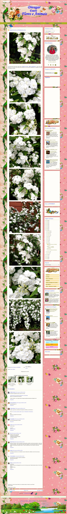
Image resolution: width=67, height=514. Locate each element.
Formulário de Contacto (36, 23)
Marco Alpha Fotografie (50, 330)
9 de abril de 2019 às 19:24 (17, 462)
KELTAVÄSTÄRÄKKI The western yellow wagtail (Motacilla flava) (53, 310)
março (48, 243)
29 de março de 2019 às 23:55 (17, 450)
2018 (47, 254)
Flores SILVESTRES (58, 23)
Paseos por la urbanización (54, 316)
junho (48, 239)
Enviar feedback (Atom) (27, 493)
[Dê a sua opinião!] (26, 366)
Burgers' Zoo (52, 331)
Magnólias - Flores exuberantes (54, 298)
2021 (47, 227)
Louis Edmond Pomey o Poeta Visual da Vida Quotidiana (53, 152)
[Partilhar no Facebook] (28, 366)
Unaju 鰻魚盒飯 (52, 323)
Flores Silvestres (49, 278)
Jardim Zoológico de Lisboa (51, 282)
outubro (48, 233)
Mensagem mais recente (11, 490)
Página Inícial (10, 23)
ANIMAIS (47, 274)
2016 (47, 257)
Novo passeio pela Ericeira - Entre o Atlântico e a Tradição (54, 161)
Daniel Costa (12, 441)
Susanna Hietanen (13, 402)
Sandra (11, 450)
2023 (47, 224)
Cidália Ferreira (12, 392)
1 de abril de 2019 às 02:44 (20, 456)
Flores (11, 369)
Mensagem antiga (40, 490)
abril (48, 241)
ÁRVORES (10, 25)
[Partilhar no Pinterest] (29, 366)
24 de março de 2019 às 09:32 (17, 424)
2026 (47, 220)
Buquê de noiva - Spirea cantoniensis (29, 66)
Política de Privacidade (22, 23)
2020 (47, 228)
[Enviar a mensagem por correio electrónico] (24, 367)
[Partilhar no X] (27, 366)
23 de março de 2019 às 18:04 (21, 402)
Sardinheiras (49, 248)
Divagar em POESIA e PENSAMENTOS (49, 131)
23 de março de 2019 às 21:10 (20, 408)
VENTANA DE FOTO (49, 315)
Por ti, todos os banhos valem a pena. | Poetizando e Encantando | (22, 411)
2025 (47, 221)
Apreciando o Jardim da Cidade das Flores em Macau (54, 293)
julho (48, 237)
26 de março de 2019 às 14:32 (16, 433)
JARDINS (48, 280)
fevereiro (48, 251)
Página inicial (26, 490)
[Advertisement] (52, 103)
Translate (52, 32)
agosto (48, 236)
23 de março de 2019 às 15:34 (20, 392)
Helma (11, 462)
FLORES (47, 23)
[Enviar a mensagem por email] (25, 366)
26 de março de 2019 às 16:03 (19, 441)
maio (48, 240)
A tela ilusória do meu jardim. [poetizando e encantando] (19, 395)
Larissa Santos (12, 408)
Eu (10, 433)
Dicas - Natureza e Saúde (51, 286)
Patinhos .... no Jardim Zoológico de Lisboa (50, 247)
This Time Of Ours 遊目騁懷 (50, 322)
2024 (47, 223)
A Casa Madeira (12, 456)
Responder (12, 399)
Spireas (14, 369)
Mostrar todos (57, 168)
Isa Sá (11, 424)
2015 (47, 258)
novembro (48, 232)
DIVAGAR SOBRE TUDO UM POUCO (52, 159)
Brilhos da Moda (12, 428)
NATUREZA (48, 284)
